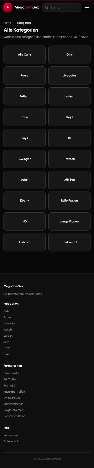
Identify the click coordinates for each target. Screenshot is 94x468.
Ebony (24, 200)
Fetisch (24, 96)
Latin (24, 117)
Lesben (69, 96)
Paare (24, 75)
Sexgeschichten (13, 410)
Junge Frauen (69, 221)
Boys (24, 138)
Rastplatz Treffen (14, 391)
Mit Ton (69, 179)
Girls (69, 54)
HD (25, 221)
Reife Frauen (69, 200)
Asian (24, 179)
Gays (69, 117)
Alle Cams (24, 54)
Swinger (25, 159)
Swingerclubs (12, 397)
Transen (69, 159)
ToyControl (69, 242)
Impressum (10, 435)
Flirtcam (24, 242)
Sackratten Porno (14, 416)
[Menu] (87, 7)
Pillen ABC (9, 385)
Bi (69, 138)
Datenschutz (11, 441)
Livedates (69, 75)
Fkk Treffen (10, 379)
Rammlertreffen (13, 403)
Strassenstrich (12, 373)
